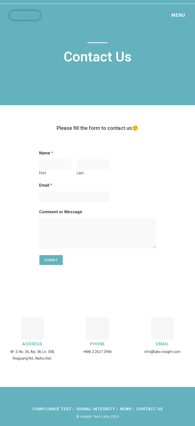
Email (45, 185)
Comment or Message (60, 211)
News (126, 409)
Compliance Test (52, 409)
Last (80, 173)
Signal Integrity (95, 409)
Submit (51, 260)
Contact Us (149, 409)
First (42, 173)
